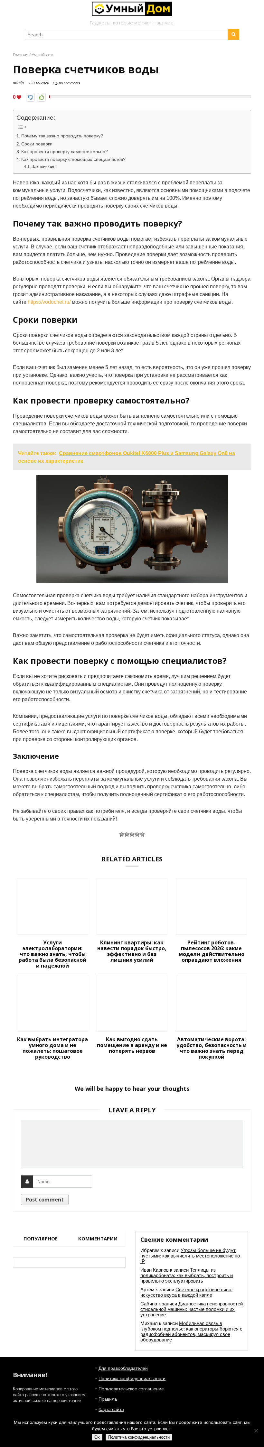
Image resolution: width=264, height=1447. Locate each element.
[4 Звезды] (137, 834)
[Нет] (256, 1430)
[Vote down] (30, 97)
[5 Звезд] (142, 834)
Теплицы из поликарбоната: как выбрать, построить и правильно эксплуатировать (186, 1275)
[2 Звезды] (126, 834)
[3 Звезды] (132, 834)
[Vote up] (41, 97)
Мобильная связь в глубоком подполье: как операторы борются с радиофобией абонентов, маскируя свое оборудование (191, 1331)
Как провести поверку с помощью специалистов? (73, 159)
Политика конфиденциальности (132, 1378)
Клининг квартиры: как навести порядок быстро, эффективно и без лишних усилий (131, 951)
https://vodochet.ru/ (49, 302)
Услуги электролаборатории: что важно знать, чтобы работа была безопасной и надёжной (52, 954)
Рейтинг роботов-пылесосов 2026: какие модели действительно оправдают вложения (211, 951)
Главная (20, 55)
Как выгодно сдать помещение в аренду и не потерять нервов (132, 1045)
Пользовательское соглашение (131, 1388)
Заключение (43, 166)
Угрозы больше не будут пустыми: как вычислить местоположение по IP (190, 1256)
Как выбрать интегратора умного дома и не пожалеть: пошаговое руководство (52, 1048)
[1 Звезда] (121, 834)
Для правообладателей (123, 1368)
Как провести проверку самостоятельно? (64, 151)
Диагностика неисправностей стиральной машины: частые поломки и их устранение (191, 1309)
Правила (108, 1399)
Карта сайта (111, 1409)
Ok (97, 1437)
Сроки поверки (36, 143)
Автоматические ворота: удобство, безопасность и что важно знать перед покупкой (211, 1048)
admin (18, 83)
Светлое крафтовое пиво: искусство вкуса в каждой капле (186, 1292)
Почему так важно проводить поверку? (62, 135)
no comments (69, 83)
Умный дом (42, 55)
